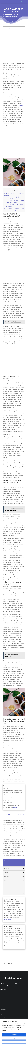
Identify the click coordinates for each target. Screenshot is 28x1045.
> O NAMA (2, 1002)
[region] (14, 1032)
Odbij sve (14, 1042)
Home (5, 21)
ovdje (15, 807)
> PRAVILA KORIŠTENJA (5, 996)
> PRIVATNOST (3, 999)
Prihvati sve (14, 1034)
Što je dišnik (8, 926)
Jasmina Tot (8, 14)
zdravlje (20, 105)
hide (16, 190)
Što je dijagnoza (10, 899)
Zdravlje (5, 16)
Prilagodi (14, 1038)
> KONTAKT (2, 994)
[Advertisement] (14, 48)
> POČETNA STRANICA (5, 992)
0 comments (13, 16)
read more (7, 919)
